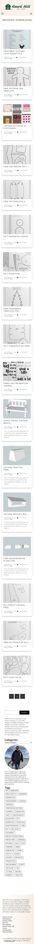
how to (8, 854)
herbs (18, 847)
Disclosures (6, 919)
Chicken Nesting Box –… (16, 514)
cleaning (9, 811)
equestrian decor (12, 825)
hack (23, 843)
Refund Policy (7, 932)
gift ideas (9, 843)
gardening (21, 840)
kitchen (16, 854)
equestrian (21, 822)
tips (17, 868)
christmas (9, 804)
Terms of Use (7, 917)
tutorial (9, 871)
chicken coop (10, 797)
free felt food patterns (14, 836)
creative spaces (18, 815)
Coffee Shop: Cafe (9, 940)
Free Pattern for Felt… (16, 642)
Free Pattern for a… (14, 201)
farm (23, 825)
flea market (10, 832)
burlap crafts (11, 794)
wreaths (18, 875)
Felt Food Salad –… (13, 677)
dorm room (10, 822)
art (7, 790)
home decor (10, 850)
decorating (10, 818)
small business (11, 864)
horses (19, 850)
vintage (18, 871)
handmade (9, 847)
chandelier (22, 794)
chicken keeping (11, 801)
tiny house (9, 868)
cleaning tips (19, 811)
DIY (18, 818)
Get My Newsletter (6, 923)
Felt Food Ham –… (12, 274)
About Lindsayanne (6, 929)
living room (18, 857)
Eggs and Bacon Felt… (15, 167)
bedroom (14, 790)
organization (10, 861)
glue (17, 843)
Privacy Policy (7, 921)
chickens (22, 801)
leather (8, 857)
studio (21, 864)
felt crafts (16, 829)
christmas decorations (14, 808)
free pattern (10, 840)
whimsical (9, 875)
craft (8, 815)
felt (7, 829)
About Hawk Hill (8, 926)
